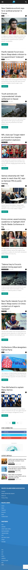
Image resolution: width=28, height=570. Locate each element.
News (3, 15)
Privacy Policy (4, 497)
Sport (2, 514)
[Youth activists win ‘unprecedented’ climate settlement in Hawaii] (14, 110)
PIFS (2, 524)
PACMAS (3, 541)
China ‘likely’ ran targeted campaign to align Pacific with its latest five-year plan (17, 476)
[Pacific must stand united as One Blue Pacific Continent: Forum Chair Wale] (4, 461)
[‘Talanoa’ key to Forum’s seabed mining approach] (14, 278)
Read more (5, 44)
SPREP (3, 539)
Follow (24, 434)
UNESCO (3, 558)
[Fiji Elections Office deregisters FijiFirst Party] (14, 362)
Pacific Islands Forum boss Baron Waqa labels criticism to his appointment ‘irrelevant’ (13, 54)
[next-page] (21, 423)
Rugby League (4, 142)
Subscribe (23, 437)
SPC (2, 554)
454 (10, 423)
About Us (3, 495)
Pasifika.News (4, 516)
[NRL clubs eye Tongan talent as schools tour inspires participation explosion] (14, 151)
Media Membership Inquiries (8, 493)
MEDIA (3, 59)
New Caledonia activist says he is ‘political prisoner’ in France (12, 10)
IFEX (2, 535)
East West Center (5, 537)
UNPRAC (3, 526)
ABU (2, 562)
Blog (6, 5)
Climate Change (5, 101)
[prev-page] (6, 423)
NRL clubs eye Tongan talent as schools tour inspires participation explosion (13, 137)
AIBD (2, 564)
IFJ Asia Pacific (4, 560)
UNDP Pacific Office (6, 529)
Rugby (3, 392)
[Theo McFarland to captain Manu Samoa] (14, 400)
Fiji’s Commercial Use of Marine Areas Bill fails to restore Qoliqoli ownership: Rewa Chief (17, 468)
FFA (2, 549)
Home (2, 5)
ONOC (2, 556)
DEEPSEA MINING (5, 269)
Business (3, 512)
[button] (2, 2)
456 (17, 423)
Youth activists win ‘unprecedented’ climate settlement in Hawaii (11, 96)
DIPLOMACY (4, 311)
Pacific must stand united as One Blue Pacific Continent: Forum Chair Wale (17, 461)
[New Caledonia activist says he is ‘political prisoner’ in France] (14, 26)
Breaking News (11, 464)
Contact (3, 491)
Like (25, 431)
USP (2, 552)
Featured (3, 510)
